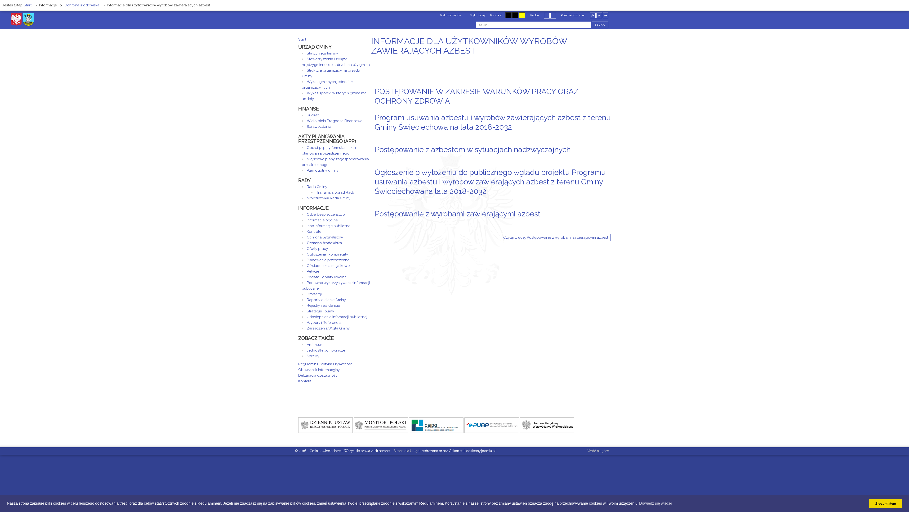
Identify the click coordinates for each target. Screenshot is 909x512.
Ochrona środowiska (324, 243)
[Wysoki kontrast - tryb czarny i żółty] (515, 15)
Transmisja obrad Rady (335, 192)
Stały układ (547, 15)
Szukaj (600, 24)
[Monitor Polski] (381, 425)
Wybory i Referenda (324, 322)
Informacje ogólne (322, 220)
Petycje (313, 271)
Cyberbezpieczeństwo (326, 214)
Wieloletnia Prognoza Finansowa (334, 121)
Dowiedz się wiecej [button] (655, 503)
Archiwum (315, 345)
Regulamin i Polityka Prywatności (325, 364)
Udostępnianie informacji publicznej (337, 317)
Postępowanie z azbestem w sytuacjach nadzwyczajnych (473, 149)
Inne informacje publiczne (328, 226)
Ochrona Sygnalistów (325, 237)
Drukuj (603, 110)
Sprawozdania (319, 126)
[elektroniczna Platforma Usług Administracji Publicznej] (491, 425)
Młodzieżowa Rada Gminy (328, 198)
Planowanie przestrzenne (328, 260)
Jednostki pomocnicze (326, 350)
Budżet (313, 115)
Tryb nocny (477, 15)
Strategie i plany (320, 311)
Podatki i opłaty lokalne (327, 277)
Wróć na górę (598, 451)
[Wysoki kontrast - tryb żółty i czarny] (522, 15)
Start (302, 39)
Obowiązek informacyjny (319, 370)
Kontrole (314, 231)
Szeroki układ (553, 15)
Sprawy (313, 356)
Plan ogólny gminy (322, 170)
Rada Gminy (317, 187)
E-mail (609, 110)
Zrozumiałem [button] (885, 503)
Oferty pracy (317, 249)
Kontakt (304, 381)
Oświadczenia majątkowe (328, 266)
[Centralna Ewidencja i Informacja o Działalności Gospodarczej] (436, 425)
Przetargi (314, 294)
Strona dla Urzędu (407, 451)
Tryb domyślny (450, 15)
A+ (605, 15)
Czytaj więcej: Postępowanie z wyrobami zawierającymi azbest (555, 237)
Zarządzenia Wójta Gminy (328, 328)
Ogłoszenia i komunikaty (327, 254)
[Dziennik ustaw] (325, 425)
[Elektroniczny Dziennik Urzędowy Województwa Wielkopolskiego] (547, 425)
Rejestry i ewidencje (323, 305)
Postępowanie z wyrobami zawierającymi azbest (457, 213)
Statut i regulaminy (322, 53)
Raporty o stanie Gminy (326, 300)
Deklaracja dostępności (318, 375)
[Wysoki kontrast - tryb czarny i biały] (508, 15)
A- (592, 15)
